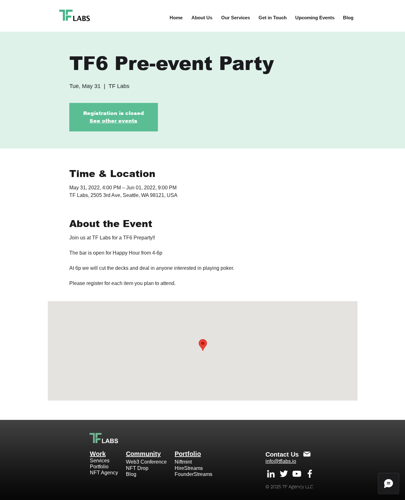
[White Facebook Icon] (309, 473)
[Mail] (307, 454)
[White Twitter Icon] (283, 473)
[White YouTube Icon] (296, 473)
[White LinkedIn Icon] (270, 473)
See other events (113, 120)
